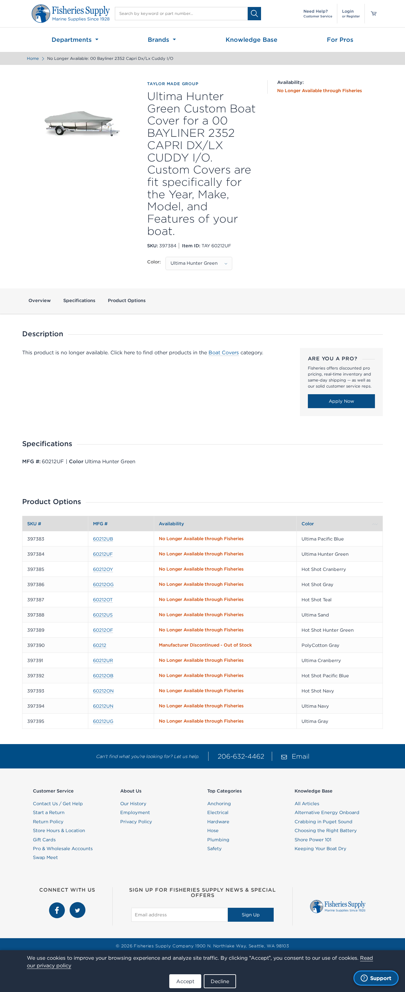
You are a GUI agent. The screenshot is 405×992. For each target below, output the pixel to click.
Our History (133, 803)
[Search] (254, 13)
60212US (103, 615)
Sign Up (251, 915)
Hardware (218, 822)
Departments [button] (73, 39)
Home (33, 58)
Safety (214, 848)
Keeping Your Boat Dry (320, 848)
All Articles (307, 803)
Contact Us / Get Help (58, 803)
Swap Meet (45, 857)
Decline (220, 981)
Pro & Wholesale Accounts (63, 848)
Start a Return (49, 812)
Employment (135, 812)
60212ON (103, 691)
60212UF (103, 554)
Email (300, 756)
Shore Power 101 (313, 840)
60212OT (103, 600)
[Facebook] (57, 905)
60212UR (103, 660)
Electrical (217, 812)
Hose (213, 830)
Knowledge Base (251, 39)
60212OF (103, 630)
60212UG (103, 721)
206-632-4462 (241, 756)
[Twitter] (77, 905)
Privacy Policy (136, 822)
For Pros (340, 39)
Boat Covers (224, 352)
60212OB (103, 676)
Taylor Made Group (173, 84)
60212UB (103, 539)
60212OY (103, 569)
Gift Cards (44, 840)
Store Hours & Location (59, 830)
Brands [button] (159, 39)
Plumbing (218, 840)
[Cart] (371, 13)
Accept (185, 981)
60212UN (103, 706)
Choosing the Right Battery (326, 830)
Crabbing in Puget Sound (323, 822)
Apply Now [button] (341, 401)
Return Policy (48, 822)
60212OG (103, 584)
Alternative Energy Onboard (327, 812)
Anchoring (219, 803)
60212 (99, 645)
